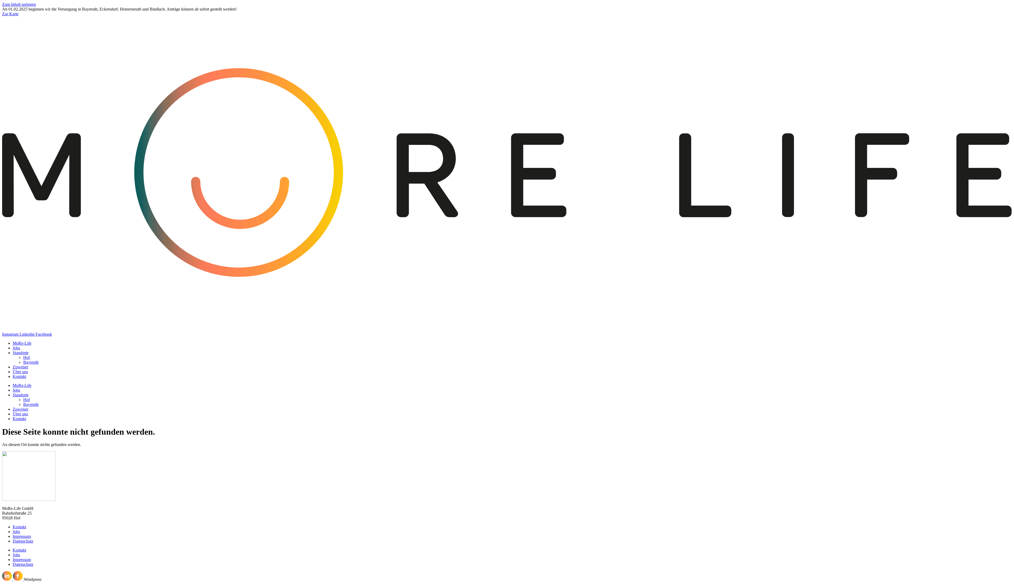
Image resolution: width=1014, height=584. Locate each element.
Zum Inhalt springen (19, 4)
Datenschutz (23, 541)
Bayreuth (31, 362)
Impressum (22, 536)
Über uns (20, 371)
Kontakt (19, 376)
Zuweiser (20, 367)
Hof (26, 357)
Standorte (21, 352)
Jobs (16, 348)
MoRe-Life (22, 343)
